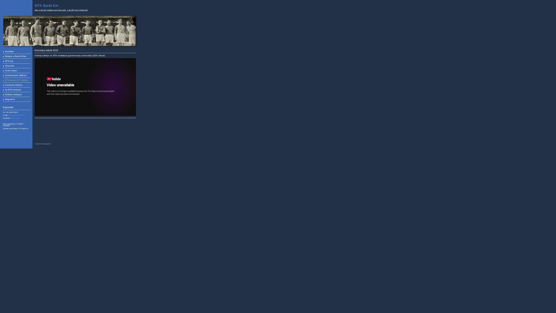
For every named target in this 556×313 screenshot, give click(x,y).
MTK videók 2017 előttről (16, 80)
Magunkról (10, 99)
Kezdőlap (9, 51)
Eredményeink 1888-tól (15, 75)
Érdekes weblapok (13, 94)
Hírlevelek (9, 66)
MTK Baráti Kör (46, 6)
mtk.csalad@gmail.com (16, 115)
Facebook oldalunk (13, 85)
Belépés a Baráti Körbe (15, 56)
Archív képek (11, 70)
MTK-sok (9, 61)
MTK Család (15, 118)
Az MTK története (13, 90)
